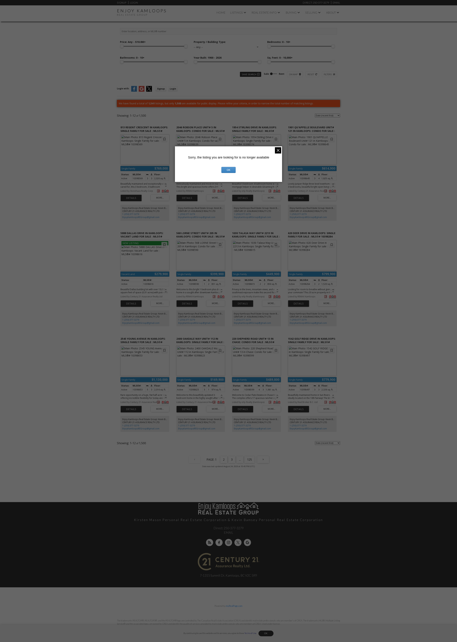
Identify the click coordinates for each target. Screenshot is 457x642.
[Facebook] (219, 542)
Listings (236, 12)
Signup (121, 2)
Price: (133, 42)
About (331, 12)
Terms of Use (250, 633)
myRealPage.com (234, 605)
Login (134, 2)
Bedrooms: (278, 42)
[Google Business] (247, 542)
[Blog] (209, 542)
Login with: (123, 88)
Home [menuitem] (220, 12)
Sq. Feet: (280, 57)
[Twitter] (238, 542)
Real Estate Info (264, 12)
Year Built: (208, 57)
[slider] (122, 46)
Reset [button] (311, 74)
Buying (291, 12)
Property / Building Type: (210, 42)
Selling (311, 12)
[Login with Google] (141, 90)
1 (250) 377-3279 (130, 214)
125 (249, 460)
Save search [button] (249, 74)
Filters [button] (328, 74)
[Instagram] (228, 542)
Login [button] (173, 88)
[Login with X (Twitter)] (149, 90)
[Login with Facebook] (134, 90)
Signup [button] (161, 88)
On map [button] (293, 74)
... (240, 460)
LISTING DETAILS (131, 198)
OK (266, 633)
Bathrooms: (132, 57)
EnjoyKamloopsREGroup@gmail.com (140, 217)
